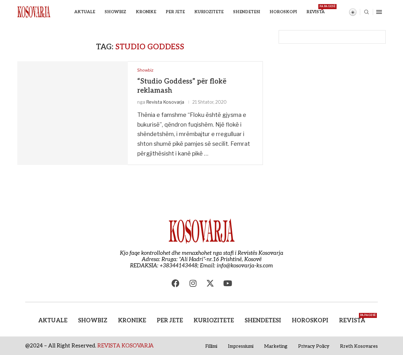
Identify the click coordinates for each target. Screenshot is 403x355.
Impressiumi (240, 346)
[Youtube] (228, 283)
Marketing (275, 346)
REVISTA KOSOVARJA (125, 346)
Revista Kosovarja (165, 102)
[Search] (366, 12)
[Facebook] (176, 283)
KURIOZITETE (209, 11)
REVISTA (315, 9)
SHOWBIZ (115, 11)
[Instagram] (193, 283)
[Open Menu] (379, 12)
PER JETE (175, 11)
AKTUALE (84, 11)
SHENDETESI (246, 11)
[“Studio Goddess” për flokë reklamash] (72, 113)
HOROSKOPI (283, 11)
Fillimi (211, 346)
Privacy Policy (313, 346)
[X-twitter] (210, 283)
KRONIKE (146, 11)
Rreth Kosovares (359, 346)
